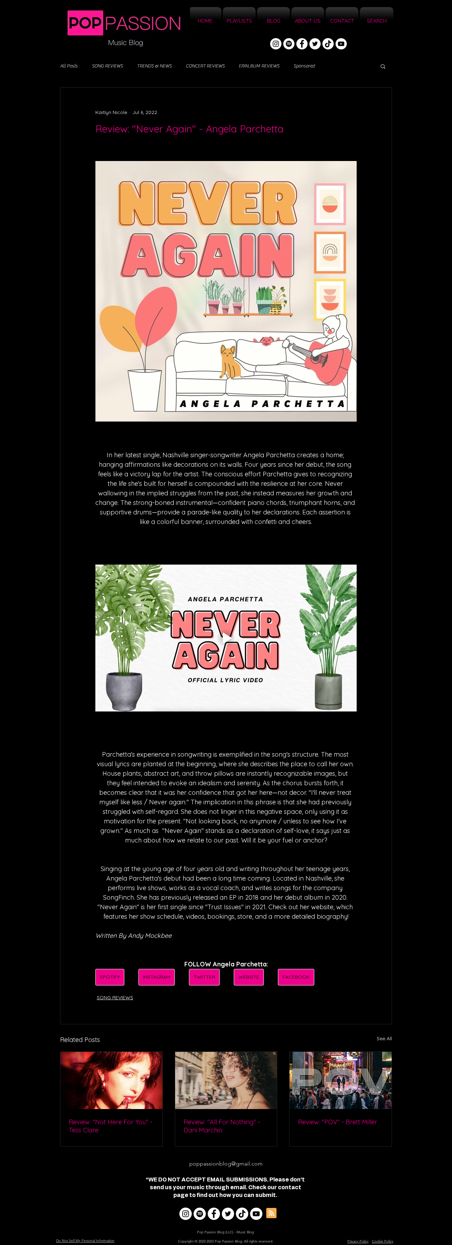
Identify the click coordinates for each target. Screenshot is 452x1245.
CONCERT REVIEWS (205, 66)
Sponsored (304, 66)
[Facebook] (302, 43)
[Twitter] (315, 43)
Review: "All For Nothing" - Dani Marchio (222, 1126)
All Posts (69, 66)
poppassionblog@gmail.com (226, 1163)
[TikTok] (328, 43)
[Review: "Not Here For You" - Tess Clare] (111, 1080)
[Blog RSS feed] (271, 1213)
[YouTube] (341, 43)
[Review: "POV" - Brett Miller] (341, 1080)
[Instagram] (275, 43)
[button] (383, 66)
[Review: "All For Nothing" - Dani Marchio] (226, 1080)
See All (384, 1038)
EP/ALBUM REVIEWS (259, 66)
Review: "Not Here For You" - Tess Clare (111, 1126)
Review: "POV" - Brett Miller (337, 1122)
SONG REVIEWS (107, 66)
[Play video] (226, 638)
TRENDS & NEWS (154, 66)
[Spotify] (289, 43)
